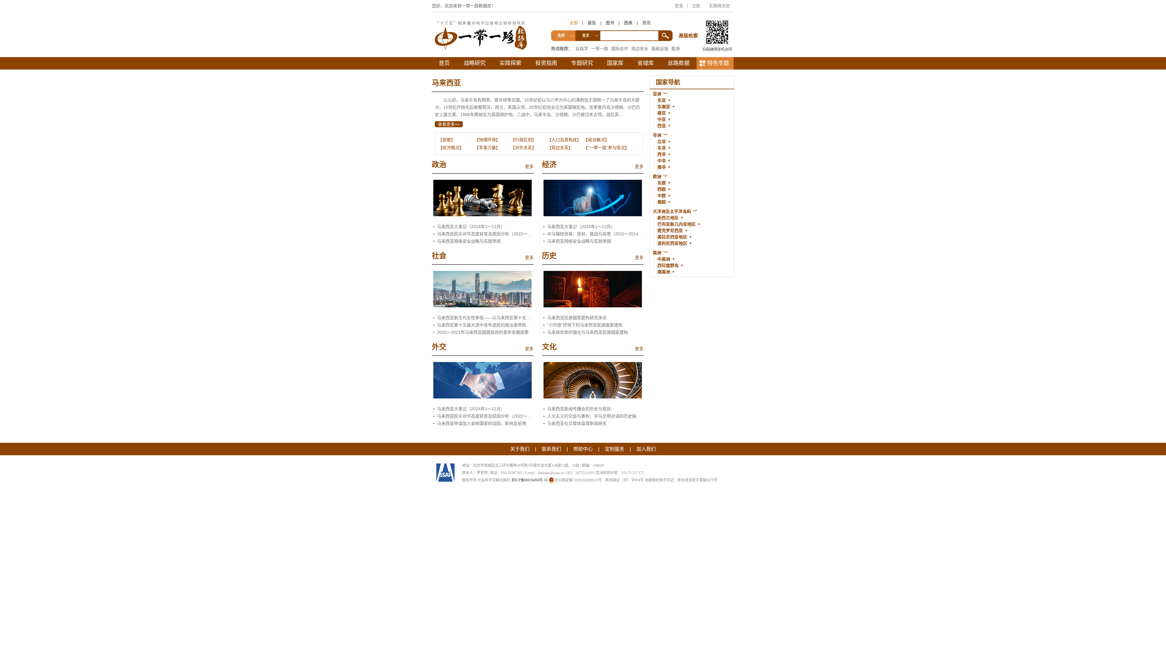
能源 (675, 48)
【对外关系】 (523, 147)
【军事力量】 (487, 147)
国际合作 (619, 48)
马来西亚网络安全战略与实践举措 (469, 241)
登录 (679, 5)
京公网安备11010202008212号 (578, 480)
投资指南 (546, 63)
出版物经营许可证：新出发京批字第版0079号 (681, 480)
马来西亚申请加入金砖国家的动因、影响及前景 (481, 423)
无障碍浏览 (719, 5)
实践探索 (510, 63)
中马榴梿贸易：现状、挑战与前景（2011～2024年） (595, 233)
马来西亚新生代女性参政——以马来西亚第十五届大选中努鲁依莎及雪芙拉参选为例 (485, 317)
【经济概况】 (451, 147)
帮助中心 (583, 449)
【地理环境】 (487, 139)
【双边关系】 (560, 147)
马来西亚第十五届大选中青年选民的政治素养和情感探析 (485, 325)
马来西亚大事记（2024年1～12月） (471, 226)
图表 (628, 22)
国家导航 (668, 82)
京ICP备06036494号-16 (529, 480)
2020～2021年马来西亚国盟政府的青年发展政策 (483, 332)
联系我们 (551, 449)
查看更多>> (449, 124)
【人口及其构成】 (564, 139)
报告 (592, 22)
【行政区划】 (523, 139)
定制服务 (614, 449)
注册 (696, 5)
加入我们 (646, 449)
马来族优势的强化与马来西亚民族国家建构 (587, 332)
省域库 (645, 63)
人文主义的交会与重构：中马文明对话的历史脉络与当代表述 (595, 416)
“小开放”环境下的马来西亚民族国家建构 (584, 325)
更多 (529, 166)
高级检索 (689, 24)
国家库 (615, 63)
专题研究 (582, 63)
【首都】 (446, 139)
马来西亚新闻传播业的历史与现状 (579, 408)
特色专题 (718, 63)
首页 (444, 63)
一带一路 (599, 48)
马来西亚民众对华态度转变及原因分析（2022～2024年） (485, 233)
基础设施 (659, 48)
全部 (573, 22)
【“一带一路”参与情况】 (606, 147)
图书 (610, 22)
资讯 (646, 22)
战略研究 (475, 63)
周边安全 (639, 48)
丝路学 (581, 48)
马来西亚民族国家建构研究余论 (577, 317)
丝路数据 (679, 63)
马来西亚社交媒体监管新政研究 (577, 423)
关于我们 (520, 449)
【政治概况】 (596, 139)
